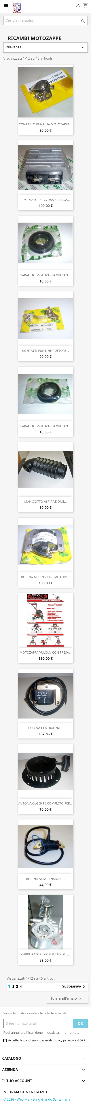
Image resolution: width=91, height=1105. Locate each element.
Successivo (74, 986)
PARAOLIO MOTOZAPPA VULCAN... (45, 275)
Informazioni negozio (24, 1092)
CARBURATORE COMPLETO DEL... (45, 954)
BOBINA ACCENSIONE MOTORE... (45, 577)
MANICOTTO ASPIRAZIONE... (45, 501)
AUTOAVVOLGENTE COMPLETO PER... (45, 803)
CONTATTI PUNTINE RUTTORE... (45, 350)
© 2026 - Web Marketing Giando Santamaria (36, 1099)
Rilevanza (45, 47)
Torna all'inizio (67, 999)
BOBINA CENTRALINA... (45, 728)
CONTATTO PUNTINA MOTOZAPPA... (45, 124)
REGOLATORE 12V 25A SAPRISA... (45, 200)
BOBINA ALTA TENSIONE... (45, 879)
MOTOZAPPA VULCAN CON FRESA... (46, 652)
